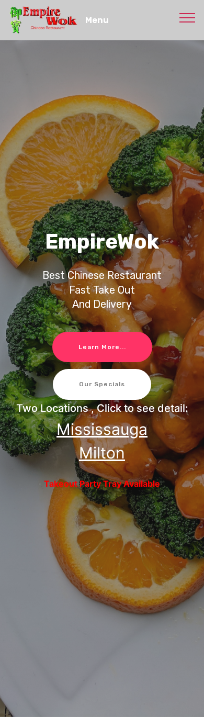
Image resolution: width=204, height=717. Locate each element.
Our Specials (102, 384)
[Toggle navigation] (187, 17)
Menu (97, 20)
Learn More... (102, 347)
